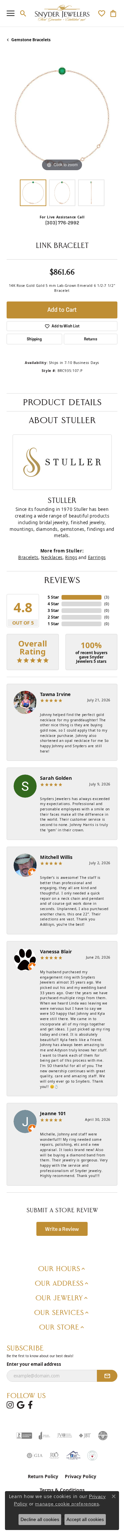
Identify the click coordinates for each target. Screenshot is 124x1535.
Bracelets (28, 557)
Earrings (97, 557)
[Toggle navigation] (10, 13)
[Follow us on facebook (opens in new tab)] (30, 1405)
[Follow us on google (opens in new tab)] (20, 1405)
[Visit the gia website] (35, 1456)
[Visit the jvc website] (64, 1436)
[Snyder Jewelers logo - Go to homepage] (62, 13)
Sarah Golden (56, 778)
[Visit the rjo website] (54, 1456)
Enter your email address (34, 1364)
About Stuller (62, 420)
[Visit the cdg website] (103, 1436)
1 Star (53, 624)
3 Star (53, 610)
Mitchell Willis (56, 857)
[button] (23, 13)
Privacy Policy (80, 1476)
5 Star (53, 597)
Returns (90, 339)
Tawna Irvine (55, 694)
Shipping (34, 339)
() (106, 597)
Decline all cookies (40, 1519)
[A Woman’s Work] (92, 1456)
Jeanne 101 (53, 1113)
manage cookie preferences (67, 1503)
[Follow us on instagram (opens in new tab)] (10, 1405)
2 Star (53, 617)
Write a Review (62, 1229)
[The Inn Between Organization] (73, 1456)
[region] (62, 117)
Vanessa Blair (56, 951)
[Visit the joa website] (44, 1436)
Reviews (62, 580)
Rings (71, 557)
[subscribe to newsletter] (107, 1376)
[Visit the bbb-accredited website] (24, 1436)
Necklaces (51, 557)
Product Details (62, 402)
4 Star (53, 604)
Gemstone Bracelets (31, 40)
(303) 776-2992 (62, 222)
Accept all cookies (85, 1519)
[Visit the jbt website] (85, 1436)
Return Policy (43, 1476)
